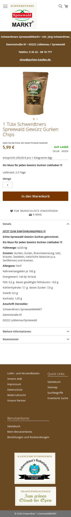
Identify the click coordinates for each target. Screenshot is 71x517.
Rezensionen (11, 339)
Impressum (14, 384)
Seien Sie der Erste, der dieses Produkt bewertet (25, 142)
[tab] (35, 224)
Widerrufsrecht (16, 395)
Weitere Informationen (17, 331)
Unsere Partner (16, 400)
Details (7, 224)
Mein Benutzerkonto (19, 431)
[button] (34, 119)
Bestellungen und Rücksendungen (28, 437)
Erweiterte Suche (58, 398)
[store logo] (23, 16)
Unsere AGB (14, 378)
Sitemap (53, 387)
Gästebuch (54, 382)
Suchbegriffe (55, 392)
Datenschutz (15, 389)
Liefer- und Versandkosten (23, 373)
